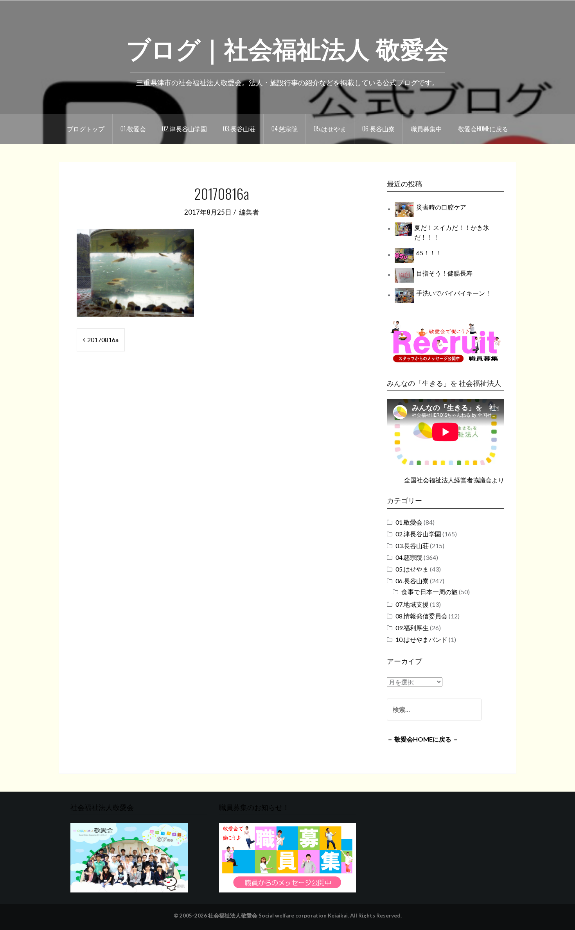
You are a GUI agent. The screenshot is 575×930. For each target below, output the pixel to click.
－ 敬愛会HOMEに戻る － (423, 739)
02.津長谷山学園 (184, 128)
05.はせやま (330, 128)
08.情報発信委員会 (421, 616)
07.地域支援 (412, 604)
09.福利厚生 (412, 627)
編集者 (249, 212)
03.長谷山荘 (239, 128)
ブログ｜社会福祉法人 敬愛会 (287, 47)
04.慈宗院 (284, 128)
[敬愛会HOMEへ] (129, 857)
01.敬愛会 (133, 128)
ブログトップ (85, 128)
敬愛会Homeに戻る (483, 128)
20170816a (103, 339)
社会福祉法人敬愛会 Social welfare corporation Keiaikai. (278, 915)
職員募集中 (426, 128)
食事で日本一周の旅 (429, 591)
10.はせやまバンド (421, 639)
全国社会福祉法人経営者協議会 (448, 480)
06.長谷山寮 (378, 128)
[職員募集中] (445, 341)
